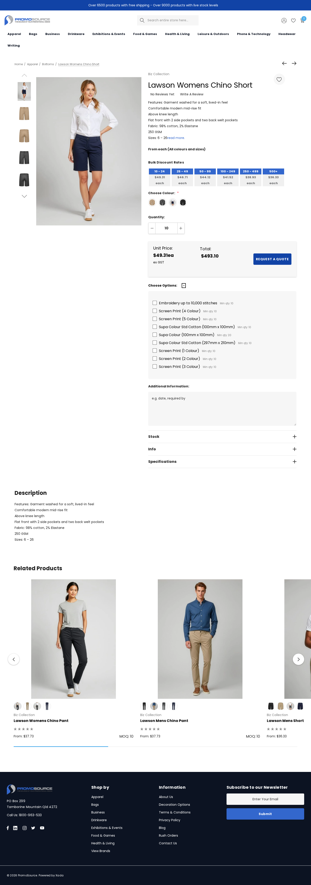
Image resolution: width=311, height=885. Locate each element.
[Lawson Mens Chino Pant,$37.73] (200, 639)
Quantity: (156, 217)
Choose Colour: (163, 193)
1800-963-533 (30, 815)
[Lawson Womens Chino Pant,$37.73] (73, 639)
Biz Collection (158, 74)
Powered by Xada (51, 875)
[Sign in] (284, 20)
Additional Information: (168, 386)
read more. (176, 138)
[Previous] (285, 63)
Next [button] (298, 659)
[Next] (293, 63)
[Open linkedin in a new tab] (16, 828)
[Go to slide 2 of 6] (24, 196)
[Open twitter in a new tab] (34, 828)
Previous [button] (13, 659)
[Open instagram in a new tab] (25, 828)
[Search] (142, 20)
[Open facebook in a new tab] (8, 828)
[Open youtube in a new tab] (43, 828)
